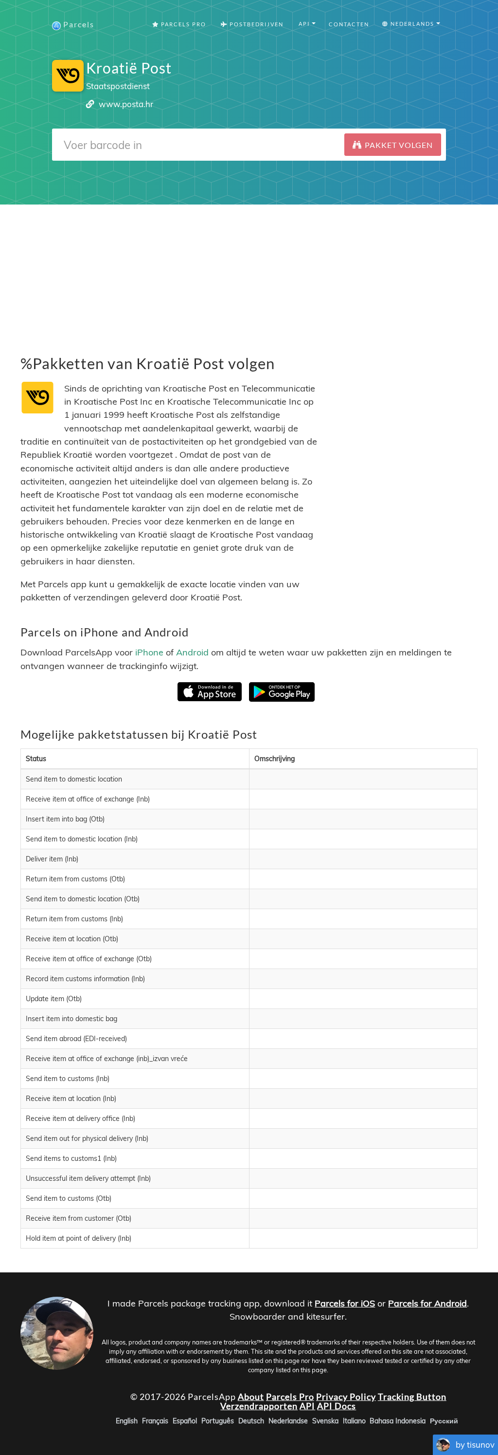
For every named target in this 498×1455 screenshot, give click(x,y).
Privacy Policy (346, 1396)
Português (217, 1421)
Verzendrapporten (259, 1406)
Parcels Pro (182, 24)
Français (155, 1421)
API (307, 1406)
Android (192, 652)
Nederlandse (288, 1421)
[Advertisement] (249, 273)
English (127, 1421)
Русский (444, 1421)
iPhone (149, 652)
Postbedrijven (256, 24)
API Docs (336, 1406)
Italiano (354, 1421)
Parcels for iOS (345, 1303)
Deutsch (251, 1421)
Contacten (349, 24)
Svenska (325, 1421)
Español (185, 1421)
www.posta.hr (126, 104)
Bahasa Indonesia (398, 1421)
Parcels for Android (427, 1303)
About (251, 1396)
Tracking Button (412, 1396)
